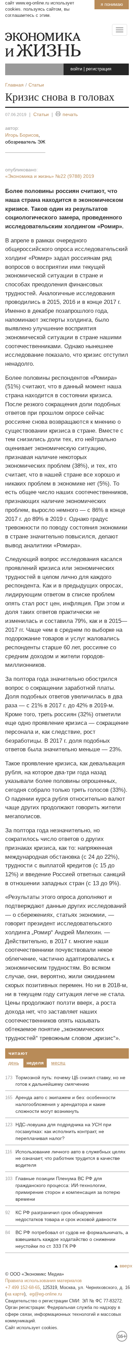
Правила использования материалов (43, 1280)
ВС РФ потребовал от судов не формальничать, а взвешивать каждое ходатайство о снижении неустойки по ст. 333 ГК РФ (71, 1239)
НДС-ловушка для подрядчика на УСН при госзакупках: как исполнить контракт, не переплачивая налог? (63, 1131)
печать (70, 114)
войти (76, 68)
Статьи (41, 114)
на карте (15, 1294)
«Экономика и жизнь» (49, 176)
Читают (18, 1053)
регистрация (98, 68)
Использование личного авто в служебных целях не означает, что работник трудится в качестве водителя (70, 1158)
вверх (126, 1265)
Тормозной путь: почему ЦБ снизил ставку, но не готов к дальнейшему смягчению (70, 1081)
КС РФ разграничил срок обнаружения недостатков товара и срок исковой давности (65, 1216)
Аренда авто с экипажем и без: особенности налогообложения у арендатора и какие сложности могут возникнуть (65, 1104)
